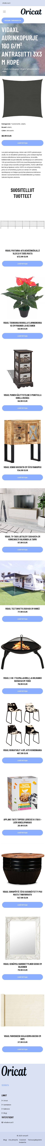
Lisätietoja (22, 143)
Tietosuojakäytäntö (35, 1140)
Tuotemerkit (15, 124)
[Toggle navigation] (4, 12)
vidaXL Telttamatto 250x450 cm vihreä (22, 608)
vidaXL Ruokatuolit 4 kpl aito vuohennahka (22, 750)
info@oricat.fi (6, 3)
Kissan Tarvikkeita (13, 20)
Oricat (5, 1100)
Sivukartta (22, 1142)
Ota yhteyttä (13, 1140)
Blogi (5, 1113)
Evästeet (22, 1140)
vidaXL (23, 124)
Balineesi (6, 1109)
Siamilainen (7, 1105)
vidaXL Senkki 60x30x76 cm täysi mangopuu (22, 467)
